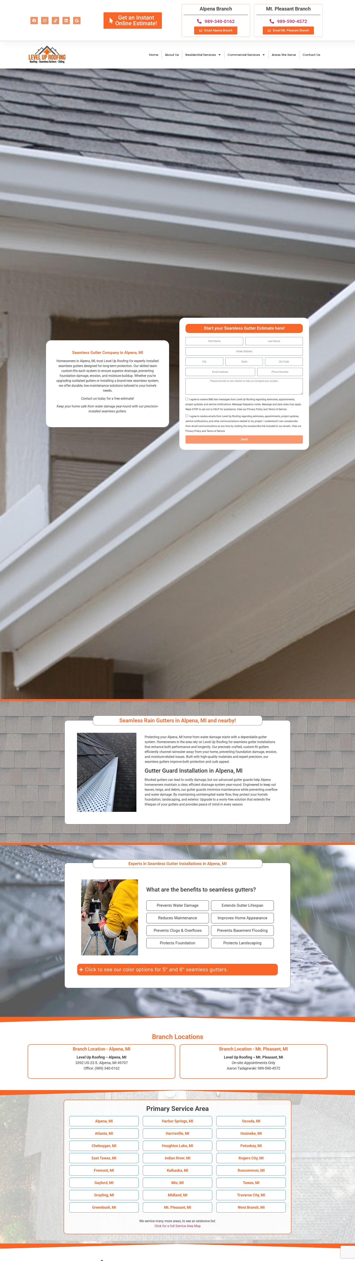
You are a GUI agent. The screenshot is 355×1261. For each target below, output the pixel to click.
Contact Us (311, 55)
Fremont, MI (104, 1170)
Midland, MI (177, 1195)
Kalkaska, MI (177, 1170)
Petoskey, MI (251, 1146)
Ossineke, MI (251, 1133)
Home (153, 55)
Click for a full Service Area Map (177, 1226)
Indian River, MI (177, 1158)
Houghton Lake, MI (177, 1146)
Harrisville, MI (177, 1133)
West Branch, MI (251, 1207)
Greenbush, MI (104, 1207)
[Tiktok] (55, 20)
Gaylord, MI (104, 1182)
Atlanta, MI (104, 1133)
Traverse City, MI (251, 1195)
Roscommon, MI (251, 1170)
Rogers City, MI (251, 1158)
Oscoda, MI (251, 1121)
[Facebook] (34, 20)
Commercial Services (244, 55)
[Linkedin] (66, 20)
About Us (172, 55)
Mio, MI (177, 1182)
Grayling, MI (104, 1195)
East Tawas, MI (104, 1158)
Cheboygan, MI (104, 1146)
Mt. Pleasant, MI (177, 1207)
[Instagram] (44, 20)
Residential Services (201, 55)
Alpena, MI (104, 1121)
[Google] (77, 20)
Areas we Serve (284, 55)
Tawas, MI (251, 1182)
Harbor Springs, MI (177, 1121)
